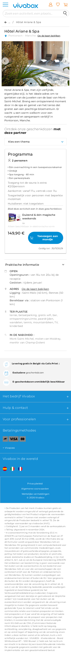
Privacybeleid (35, 483)
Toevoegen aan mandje (47, 237)
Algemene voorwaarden (35, 488)
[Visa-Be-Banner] (14, 439)
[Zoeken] (65, 13)
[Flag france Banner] (18, 469)
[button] (5, 61)
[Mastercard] (22, 439)
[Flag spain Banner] (3, 469)
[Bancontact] (4, 439)
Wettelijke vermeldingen (35, 494)
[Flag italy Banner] (11, 469)
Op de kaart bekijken (49, 35)
